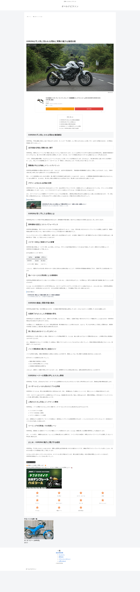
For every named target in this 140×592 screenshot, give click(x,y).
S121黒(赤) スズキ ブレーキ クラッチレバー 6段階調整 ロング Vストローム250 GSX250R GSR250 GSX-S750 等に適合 (73, 98)
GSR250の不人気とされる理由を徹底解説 (70, 120)
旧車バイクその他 (31, 462)
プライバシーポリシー (65, 559)
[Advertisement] (70, 28)
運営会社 (61, 557)
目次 (68, 117)
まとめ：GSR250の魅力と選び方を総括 (69, 128)
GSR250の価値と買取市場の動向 (68, 124)
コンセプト (62, 554)
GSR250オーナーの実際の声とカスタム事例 (70, 126)
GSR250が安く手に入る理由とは (68, 122)
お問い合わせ (62, 561)
